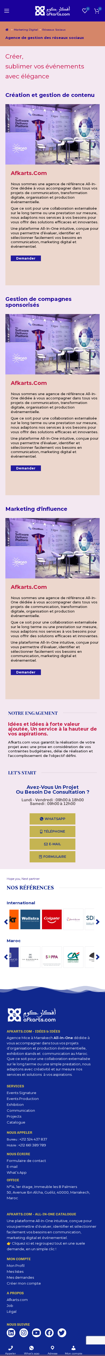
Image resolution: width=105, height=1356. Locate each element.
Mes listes (15, 1271)
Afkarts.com (17, 1299)
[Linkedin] (11, 1332)
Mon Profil (15, 1265)
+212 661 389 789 (32, 1145)
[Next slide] (97, 922)
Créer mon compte (24, 1283)
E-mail (12, 1166)
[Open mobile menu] (6, 10)
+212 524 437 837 (33, 1139)
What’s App (17, 1172)
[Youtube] (36, 1332)
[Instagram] (23, 1332)
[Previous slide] (6, 922)
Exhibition (15, 1104)
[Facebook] (49, 1332)
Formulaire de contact (26, 1160)
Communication (21, 1110)
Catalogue (16, 1122)
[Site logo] (52, 10)
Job (10, 1305)
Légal (11, 1311)
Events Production (23, 1098)
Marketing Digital (26, 29)
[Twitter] (62, 1332)
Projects (14, 1116)
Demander (26, 258)
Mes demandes (20, 1277)
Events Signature (21, 1093)
